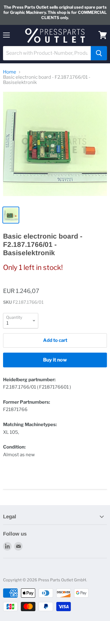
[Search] (99, 53)
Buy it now (55, 360)
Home (9, 72)
